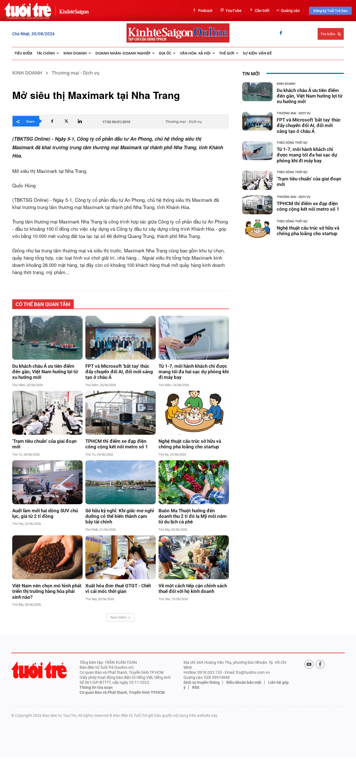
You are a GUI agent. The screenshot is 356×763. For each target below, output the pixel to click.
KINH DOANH (27, 72)
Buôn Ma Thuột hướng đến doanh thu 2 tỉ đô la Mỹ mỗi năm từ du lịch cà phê (193, 516)
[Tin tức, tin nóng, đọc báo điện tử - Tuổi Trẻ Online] (27, 10)
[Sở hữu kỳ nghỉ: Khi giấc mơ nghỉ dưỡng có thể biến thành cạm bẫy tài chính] (120, 482)
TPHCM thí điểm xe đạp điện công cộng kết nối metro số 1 (116, 443)
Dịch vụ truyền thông (202, 682)
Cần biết (262, 10)
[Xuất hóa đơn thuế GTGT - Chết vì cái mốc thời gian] (120, 557)
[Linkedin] (79, 121)
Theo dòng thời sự (292, 142)
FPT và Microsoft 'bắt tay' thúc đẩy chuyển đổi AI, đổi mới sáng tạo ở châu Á (119, 371)
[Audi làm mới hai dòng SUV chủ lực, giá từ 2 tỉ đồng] (47, 482)
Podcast (205, 10)
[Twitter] (65, 121)
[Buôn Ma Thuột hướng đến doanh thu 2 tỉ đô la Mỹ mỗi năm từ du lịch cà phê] (194, 482)
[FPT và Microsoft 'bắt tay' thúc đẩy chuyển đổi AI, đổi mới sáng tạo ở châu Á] (120, 338)
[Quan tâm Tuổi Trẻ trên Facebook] (320, 664)
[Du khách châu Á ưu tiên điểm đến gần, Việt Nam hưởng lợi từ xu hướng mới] (47, 338)
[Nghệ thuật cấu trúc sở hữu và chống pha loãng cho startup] (194, 413)
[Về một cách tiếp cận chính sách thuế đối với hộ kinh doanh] (194, 557)
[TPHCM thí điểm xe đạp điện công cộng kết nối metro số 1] (120, 413)
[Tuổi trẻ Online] (39, 670)
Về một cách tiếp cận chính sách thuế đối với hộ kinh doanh (193, 588)
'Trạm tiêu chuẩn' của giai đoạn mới (44, 443)
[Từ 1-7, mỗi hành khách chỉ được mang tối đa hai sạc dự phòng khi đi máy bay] (194, 338)
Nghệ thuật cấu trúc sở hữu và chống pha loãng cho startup (190, 443)
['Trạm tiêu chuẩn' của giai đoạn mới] (47, 413)
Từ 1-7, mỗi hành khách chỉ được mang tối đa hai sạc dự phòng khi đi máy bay (194, 371)
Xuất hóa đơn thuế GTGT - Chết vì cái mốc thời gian (118, 588)
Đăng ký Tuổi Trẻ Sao (330, 11)
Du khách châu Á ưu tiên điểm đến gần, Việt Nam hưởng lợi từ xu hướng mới (45, 371)
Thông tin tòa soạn (96, 687)
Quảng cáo (290, 10)
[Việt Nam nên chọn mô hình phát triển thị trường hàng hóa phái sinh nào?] (47, 557)
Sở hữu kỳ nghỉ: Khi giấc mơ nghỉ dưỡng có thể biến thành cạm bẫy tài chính (119, 516)
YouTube (234, 10)
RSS (195, 687)
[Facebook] (280, 33)
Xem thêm (119, 617)
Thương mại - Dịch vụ (76, 72)
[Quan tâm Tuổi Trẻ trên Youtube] (309, 664)
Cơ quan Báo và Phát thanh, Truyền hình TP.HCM (122, 692)
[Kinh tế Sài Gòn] (72, 10)
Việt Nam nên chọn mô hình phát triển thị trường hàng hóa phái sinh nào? (46, 591)
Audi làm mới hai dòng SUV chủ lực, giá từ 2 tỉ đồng (45, 513)
